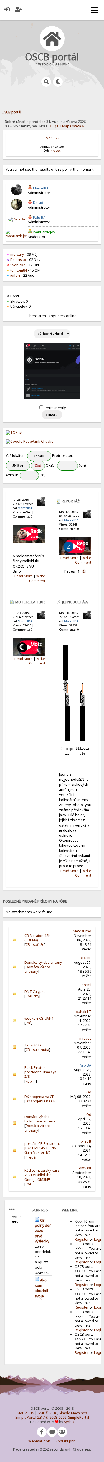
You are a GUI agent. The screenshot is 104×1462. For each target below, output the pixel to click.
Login (98, 1239)
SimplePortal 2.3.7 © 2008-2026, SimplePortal (52, 1417)
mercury (17, 254)
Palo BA (39, 217)
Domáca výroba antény (43, 962)
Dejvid (38, 202)
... (84, 865)
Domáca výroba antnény (37, 969)
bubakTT (83, 1011)
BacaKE (85, 957)
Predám (32, 1157)
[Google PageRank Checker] (30, 441)
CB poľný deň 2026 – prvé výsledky (43, 1231)
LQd (88, 1092)
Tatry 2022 (32, 1045)
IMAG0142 (52, 138)
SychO (69, 1422)
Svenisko (18, 265)
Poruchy (32, 996)
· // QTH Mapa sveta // (66, 126)
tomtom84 (18, 270)
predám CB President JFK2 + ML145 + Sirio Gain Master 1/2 (42, 1148)
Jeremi (86, 984)
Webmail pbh (39, 1441)
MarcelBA (41, 188)
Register (82, 1239)
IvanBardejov (44, 232)
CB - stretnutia (37, 1049)
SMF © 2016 (47, 1413)
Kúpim (31, 1081)
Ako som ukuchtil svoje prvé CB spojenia (42, 1293)
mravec (55, 151)
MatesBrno (82, 931)
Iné (28, 1022)
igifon (15, 275)
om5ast (85, 1168)
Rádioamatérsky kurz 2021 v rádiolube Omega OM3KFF (41, 1175)
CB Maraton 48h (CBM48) (37, 938)
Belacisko (18, 259)
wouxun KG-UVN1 (39, 1018)
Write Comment (37, 578)
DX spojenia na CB (39, 1096)
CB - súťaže (35, 944)
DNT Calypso (35, 991)
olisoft (86, 1141)
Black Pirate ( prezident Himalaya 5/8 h (40, 1072)
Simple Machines (73, 1413)
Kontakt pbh (66, 1441)
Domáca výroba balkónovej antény (39, 1119)
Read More (23, 576)
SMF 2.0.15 (25, 1413)
